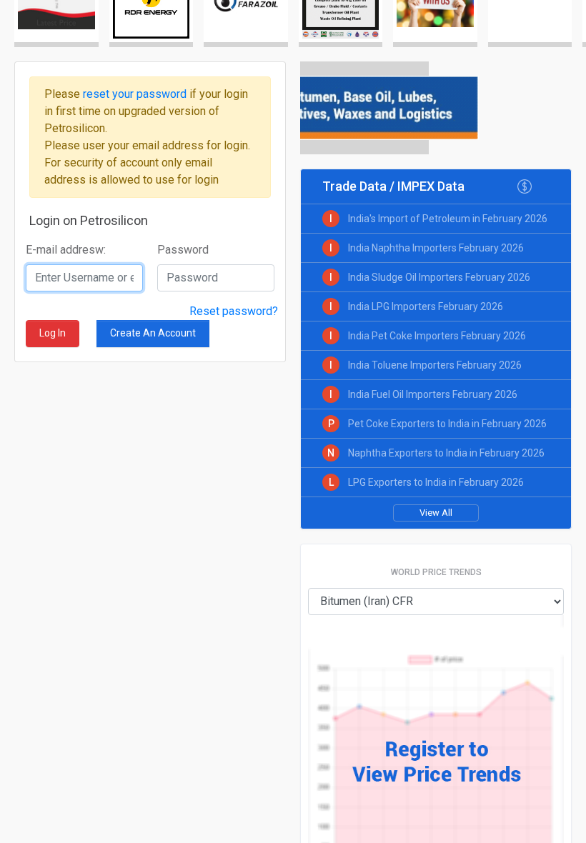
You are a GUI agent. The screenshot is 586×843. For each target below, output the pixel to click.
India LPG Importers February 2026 (425, 306)
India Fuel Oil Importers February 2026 (432, 394)
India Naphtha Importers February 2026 (436, 248)
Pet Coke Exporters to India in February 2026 (447, 423)
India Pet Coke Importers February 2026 (437, 335)
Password (183, 249)
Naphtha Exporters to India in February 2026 (446, 453)
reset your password (136, 94)
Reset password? (233, 311)
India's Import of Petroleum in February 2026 (447, 218)
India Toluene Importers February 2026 (435, 365)
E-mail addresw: (66, 249)
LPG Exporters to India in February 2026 (436, 482)
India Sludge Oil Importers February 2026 (439, 277)
